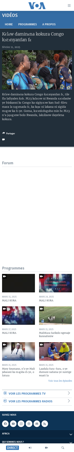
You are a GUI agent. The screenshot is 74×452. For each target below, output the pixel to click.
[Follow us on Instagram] (21, 423)
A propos (49, 24)
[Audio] (30, 447)
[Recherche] (63, 447)
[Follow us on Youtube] (13, 423)
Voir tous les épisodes (60, 380)
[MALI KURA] (18, 283)
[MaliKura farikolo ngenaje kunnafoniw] (55, 315)
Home (9, 24)
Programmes (27, 24)
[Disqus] (37, 210)
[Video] (46, 447)
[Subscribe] (37, 423)
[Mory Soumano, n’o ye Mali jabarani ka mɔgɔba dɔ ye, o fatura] (18, 351)
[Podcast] (29, 423)
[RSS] (44, 423)
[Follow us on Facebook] (5, 423)
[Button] (8, 134)
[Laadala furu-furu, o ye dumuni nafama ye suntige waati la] (55, 351)
